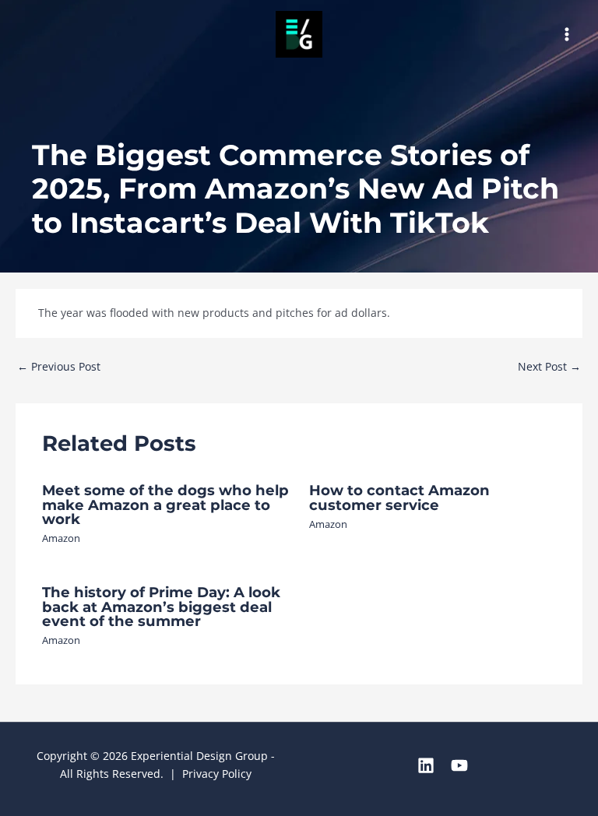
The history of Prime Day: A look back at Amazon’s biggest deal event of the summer (161, 606)
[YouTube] (459, 765)
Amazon (61, 538)
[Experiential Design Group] (299, 34)
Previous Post (58, 366)
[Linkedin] (425, 765)
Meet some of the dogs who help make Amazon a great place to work (165, 504)
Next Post (549, 366)
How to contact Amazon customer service (399, 497)
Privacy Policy (217, 773)
